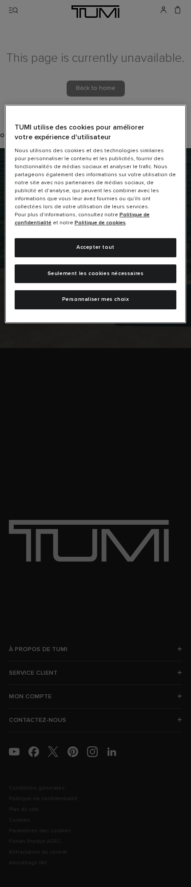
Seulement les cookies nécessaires (96, 273)
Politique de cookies (100, 223)
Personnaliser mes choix (95, 299)
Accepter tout (95, 247)
